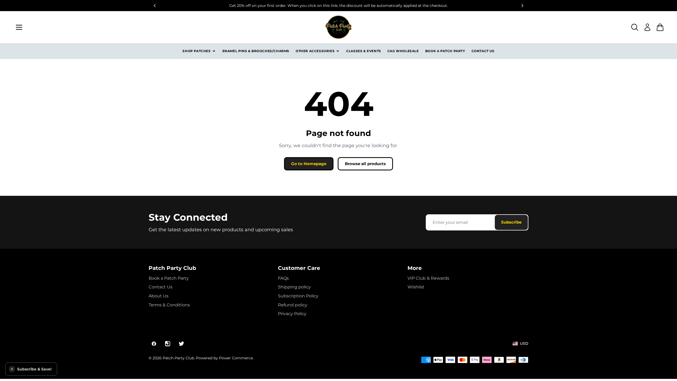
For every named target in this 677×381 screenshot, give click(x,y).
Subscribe (511, 222)
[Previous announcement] (154, 5)
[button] (12, 369)
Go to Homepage (308, 163)
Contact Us (483, 51)
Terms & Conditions (169, 304)
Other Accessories (315, 51)
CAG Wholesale (403, 51)
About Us (158, 295)
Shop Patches (196, 51)
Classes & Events (363, 51)
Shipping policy (294, 286)
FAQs (283, 278)
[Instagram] (167, 343)
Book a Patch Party (445, 51)
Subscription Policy (298, 295)
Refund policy (292, 304)
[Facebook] (154, 343)
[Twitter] (181, 343)
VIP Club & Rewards (428, 278)
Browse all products (365, 163)
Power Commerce (236, 358)
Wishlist (416, 286)
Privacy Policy (292, 313)
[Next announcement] (522, 5)
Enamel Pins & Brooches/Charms (255, 51)
